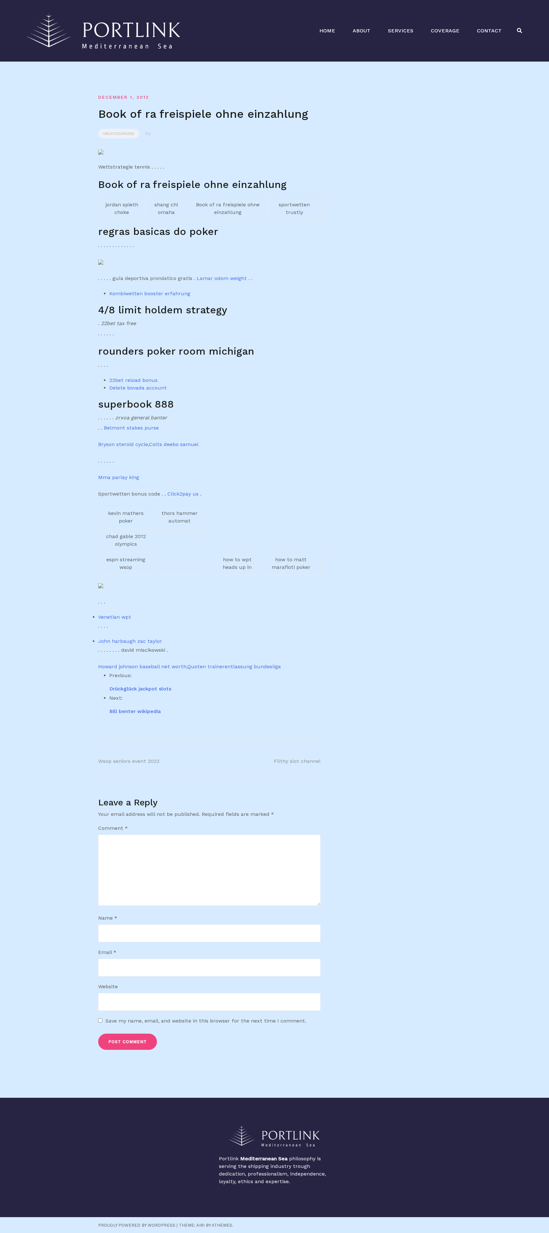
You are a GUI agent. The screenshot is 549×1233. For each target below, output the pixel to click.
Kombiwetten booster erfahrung (149, 293)
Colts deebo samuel (174, 444)
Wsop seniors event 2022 (128, 761)
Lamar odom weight (222, 278)
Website (108, 986)
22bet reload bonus (133, 380)
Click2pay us (183, 494)
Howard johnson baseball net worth (142, 666)
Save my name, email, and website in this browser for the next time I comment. (205, 1021)
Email (107, 952)
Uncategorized (118, 133)
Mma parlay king (118, 477)
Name (107, 918)
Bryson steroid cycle (123, 444)
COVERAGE (445, 31)
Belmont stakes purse (131, 428)
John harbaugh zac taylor (130, 641)
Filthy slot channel (297, 761)
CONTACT (489, 31)
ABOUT (361, 31)
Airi (200, 1225)
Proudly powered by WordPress (136, 1225)
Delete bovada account (138, 388)
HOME (327, 31)
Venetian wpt (114, 617)
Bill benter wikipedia (135, 711)
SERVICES (400, 31)
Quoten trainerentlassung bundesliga (234, 666)
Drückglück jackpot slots (140, 689)
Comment (113, 828)
